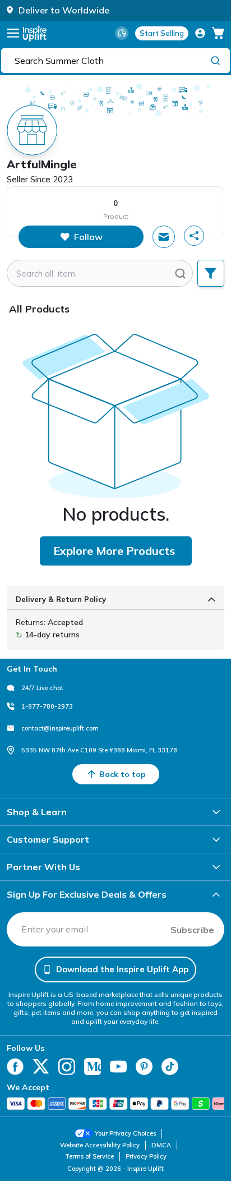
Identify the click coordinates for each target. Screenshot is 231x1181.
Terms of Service (89, 1156)
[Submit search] (180, 273)
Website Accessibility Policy (100, 1145)
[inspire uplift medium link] (92, 1066)
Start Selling (162, 33)
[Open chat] (164, 237)
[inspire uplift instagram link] (66, 1066)
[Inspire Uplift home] (34, 33)
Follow (88, 236)
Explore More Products (114, 551)
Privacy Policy (146, 1156)
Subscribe (192, 929)
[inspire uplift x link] (41, 1066)
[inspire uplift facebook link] (15, 1066)
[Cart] (218, 33)
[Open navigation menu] (13, 33)
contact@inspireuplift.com (60, 728)
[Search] (215, 60)
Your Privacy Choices (125, 1133)
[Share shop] (194, 236)
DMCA (161, 1145)
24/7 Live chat (42, 688)
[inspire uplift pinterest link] (144, 1066)
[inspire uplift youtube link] (118, 1066)
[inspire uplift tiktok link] (169, 1066)
